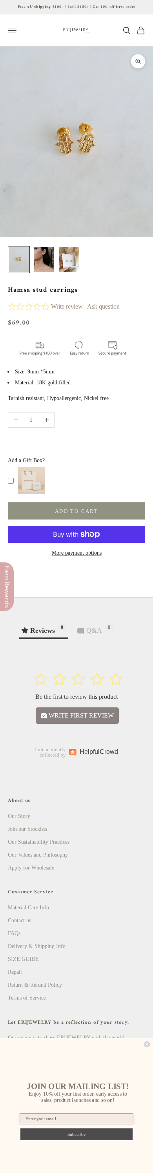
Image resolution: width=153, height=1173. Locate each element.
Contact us (19, 920)
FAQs (14, 933)
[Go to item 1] (19, 259)
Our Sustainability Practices (38, 842)
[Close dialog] (147, 1044)
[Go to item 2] (44, 259)
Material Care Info (28, 908)
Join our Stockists (27, 829)
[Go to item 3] (69, 259)
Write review (67, 306)
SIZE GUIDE (23, 959)
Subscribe (76, 1134)
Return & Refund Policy (35, 985)
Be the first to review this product (76, 696)
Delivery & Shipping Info (37, 946)
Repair (15, 972)
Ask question (103, 306)
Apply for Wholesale (31, 868)
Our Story (19, 816)
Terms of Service (27, 998)
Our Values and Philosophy (38, 855)
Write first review (80, 715)
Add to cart (76, 511)
